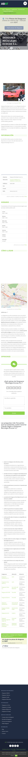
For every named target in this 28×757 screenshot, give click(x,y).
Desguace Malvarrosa (6, 709)
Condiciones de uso (6, 749)
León (13, 577)
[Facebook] (10, 746)
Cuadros (13, 613)
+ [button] (3, 285)
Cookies (14, 750)
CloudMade (9, 307)
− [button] (3, 288)
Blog (3, 729)
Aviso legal (13, 749)
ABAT (6, 742)
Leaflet (2, 305)
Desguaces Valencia (6, 695)
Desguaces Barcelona (6, 699)
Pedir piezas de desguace (14, 28)
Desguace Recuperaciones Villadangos (5, 625)
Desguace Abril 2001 (6, 592)
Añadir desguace (5, 723)
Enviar (14, 413)
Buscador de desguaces (7, 719)
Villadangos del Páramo (14, 624)
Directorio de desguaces (7, 721)
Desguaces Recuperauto (4, 603)
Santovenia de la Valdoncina (15, 603)
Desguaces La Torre (6, 705)
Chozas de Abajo (14, 619)
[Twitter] (13, 746)
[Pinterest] (18, 746)
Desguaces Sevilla (5, 697)
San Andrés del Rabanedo (15, 588)
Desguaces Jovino (5, 613)
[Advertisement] (14, 67)
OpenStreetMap (11, 305)
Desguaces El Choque (6, 711)
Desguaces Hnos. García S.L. (5, 582)
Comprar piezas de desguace (8, 717)
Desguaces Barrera (6, 597)
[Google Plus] (15, 746)
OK (16, 755)
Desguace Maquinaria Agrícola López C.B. (6, 620)
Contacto (4, 733)
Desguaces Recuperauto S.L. (5, 577)
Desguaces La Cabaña (6, 707)
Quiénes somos (5, 731)
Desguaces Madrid (6, 693)
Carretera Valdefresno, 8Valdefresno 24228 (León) (15, 180)
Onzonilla (14, 592)
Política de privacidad (21, 749)
